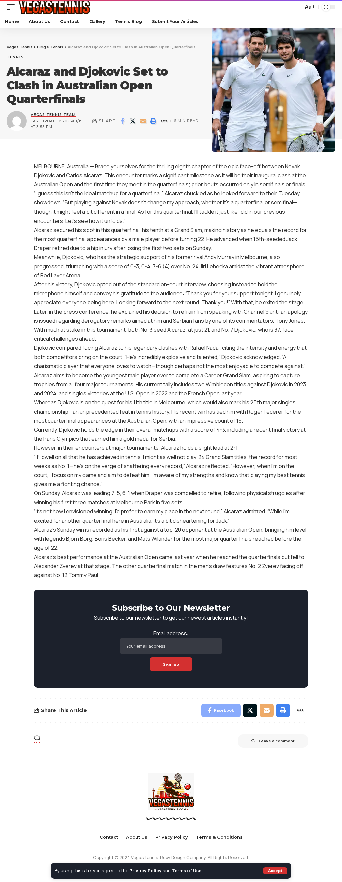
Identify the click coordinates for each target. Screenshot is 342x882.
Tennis (15, 57)
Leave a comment (277, 741)
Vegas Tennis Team (53, 115)
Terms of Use (186, 871)
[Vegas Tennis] (54, 7)
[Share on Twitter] (132, 121)
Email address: (171, 633)
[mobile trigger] (12, 7)
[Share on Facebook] (122, 121)
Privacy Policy (145, 871)
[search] (297, 7)
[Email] (143, 121)
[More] (163, 121)
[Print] (153, 121)
